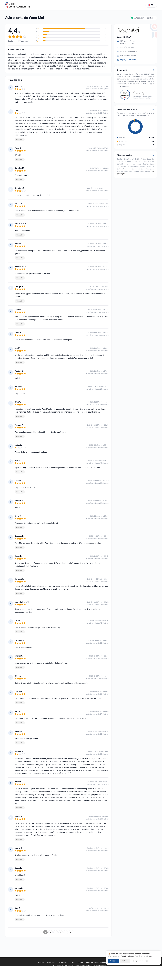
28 (71, 932)
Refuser (125, 961)
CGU (72, 962)
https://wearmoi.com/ (128, 60)
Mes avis (51, 962)
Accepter (113, 961)
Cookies (80, 962)
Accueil (41, 962)
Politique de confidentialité (97, 962)
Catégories (62, 962)
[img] (25, 49)
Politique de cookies (140, 961)
